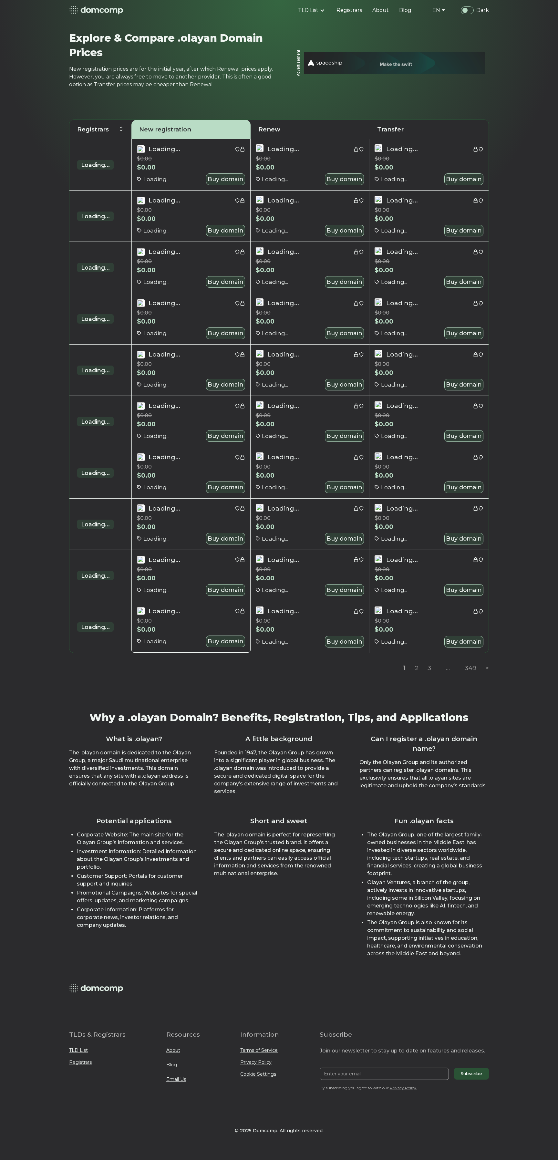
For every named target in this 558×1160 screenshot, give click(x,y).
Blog (171, 1065)
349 (470, 668)
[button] (311, 10)
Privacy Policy (256, 1062)
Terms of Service (259, 1050)
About (173, 1050)
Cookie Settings (258, 1074)
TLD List (78, 1050)
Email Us (176, 1079)
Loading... (95, 164)
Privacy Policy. (403, 1087)
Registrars (80, 1062)
